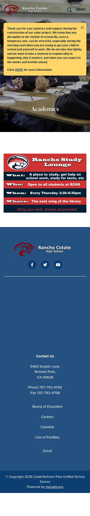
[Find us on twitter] (45, 264)
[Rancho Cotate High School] (28, 9)
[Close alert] (82, 27)
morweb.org (54, 486)
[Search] (69, 10)
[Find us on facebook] (32, 264)
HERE (19, 69)
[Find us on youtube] (58, 264)
